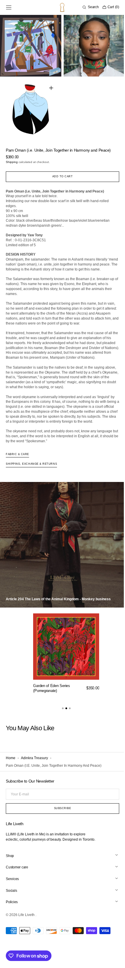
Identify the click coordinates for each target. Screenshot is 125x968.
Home (10, 768)
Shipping (12, 157)
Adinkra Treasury (34, 768)
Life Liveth (26, 925)
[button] (8, 7)
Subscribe (60, 818)
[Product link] (66, 665)
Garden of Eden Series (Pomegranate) (51, 698)
